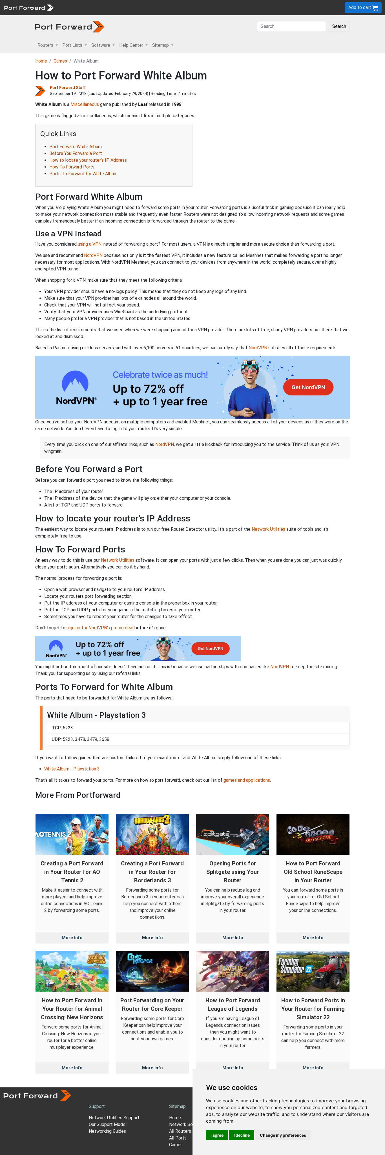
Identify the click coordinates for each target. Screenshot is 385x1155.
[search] (190, 7)
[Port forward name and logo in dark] (69, 26)
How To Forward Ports (71, 167)
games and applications (247, 780)
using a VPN (89, 244)
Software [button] (101, 45)
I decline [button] (242, 1135)
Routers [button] (45, 45)
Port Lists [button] (72, 45)
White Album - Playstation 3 (72, 769)
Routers (77, 7)
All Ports (178, 1138)
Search (339, 26)
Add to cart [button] (360, 7)
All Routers (180, 1131)
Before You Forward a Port (75, 153)
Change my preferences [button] (283, 1135)
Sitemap (174, 7)
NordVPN (93, 255)
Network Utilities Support (114, 1117)
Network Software (187, 1124)
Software (123, 7)
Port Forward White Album (75, 146)
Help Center (150, 7)
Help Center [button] (131, 45)
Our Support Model (108, 1124)
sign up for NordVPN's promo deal (100, 627)
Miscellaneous (84, 104)
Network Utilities (268, 529)
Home (41, 61)
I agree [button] (217, 1135)
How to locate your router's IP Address (88, 160)
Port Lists (100, 7)
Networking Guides (107, 1131)
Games (60, 61)
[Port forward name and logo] (28, 7)
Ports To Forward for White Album (83, 173)
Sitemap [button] (161, 45)
